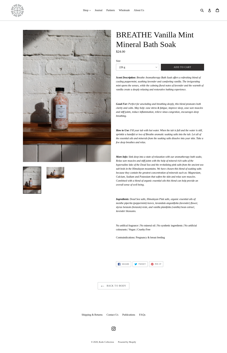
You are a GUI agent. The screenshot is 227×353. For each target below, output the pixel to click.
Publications (128, 314)
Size (118, 60)
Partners (110, 10)
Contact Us (112, 314)
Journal (98, 10)
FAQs (142, 314)
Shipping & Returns (92, 314)
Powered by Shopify (127, 342)
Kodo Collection (106, 342)
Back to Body (116, 286)
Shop (87, 10)
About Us (139, 10)
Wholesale (124, 10)
